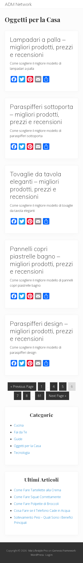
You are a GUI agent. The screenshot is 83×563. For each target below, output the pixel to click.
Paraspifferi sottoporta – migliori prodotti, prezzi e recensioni (41, 114)
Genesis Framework (64, 550)
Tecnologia (22, 452)
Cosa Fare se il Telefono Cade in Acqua (42, 510)
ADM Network (18, 4)
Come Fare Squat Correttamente (37, 497)
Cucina (19, 425)
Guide (18, 439)
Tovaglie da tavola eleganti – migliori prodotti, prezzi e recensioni (35, 185)
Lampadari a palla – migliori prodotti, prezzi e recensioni (41, 47)
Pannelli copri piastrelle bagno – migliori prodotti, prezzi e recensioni (41, 260)
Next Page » (57, 396)
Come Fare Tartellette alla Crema (37, 490)
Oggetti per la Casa (27, 446)
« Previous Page (21, 387)
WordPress (37, 555)
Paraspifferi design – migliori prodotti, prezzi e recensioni (41, 331)
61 (40, 396)
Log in (49, 555)
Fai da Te (20, 432)
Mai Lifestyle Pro (38, 550)
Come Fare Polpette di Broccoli (36, 503)
